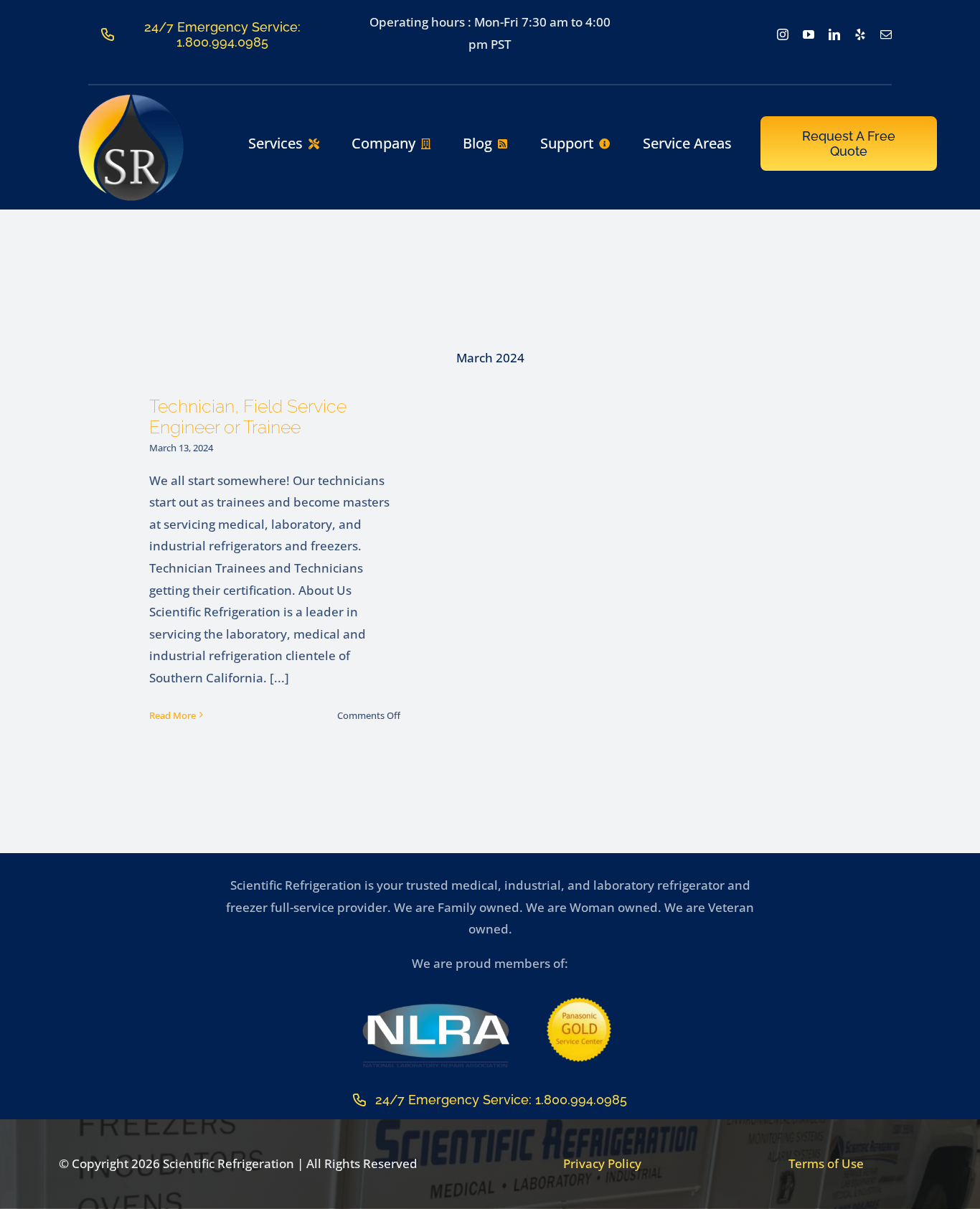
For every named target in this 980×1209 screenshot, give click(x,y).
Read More (172, 715)
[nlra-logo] (435, 1007)
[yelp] (860, 34)
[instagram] (782, 34)
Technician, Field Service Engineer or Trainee (248, 416)
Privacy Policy (602, 1163)
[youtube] (808, 34)
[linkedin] (834, 34)
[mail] (886, 34)
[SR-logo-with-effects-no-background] (131, 98)
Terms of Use (826, 1163)
